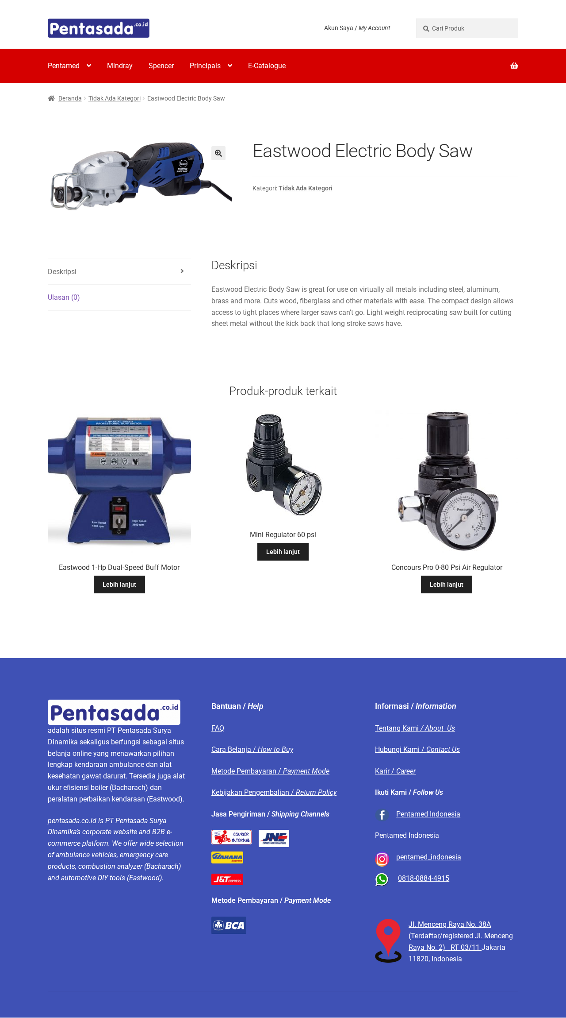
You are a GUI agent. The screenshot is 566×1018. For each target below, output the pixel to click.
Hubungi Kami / (417, 749)
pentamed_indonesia (428, 857)
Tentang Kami (415, 728)
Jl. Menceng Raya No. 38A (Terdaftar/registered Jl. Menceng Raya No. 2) (461, 936)
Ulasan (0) (64, 297)
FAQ (217, 728)
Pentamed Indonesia (428, 814)
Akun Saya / (357, 27)
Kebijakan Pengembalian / (274, 792)
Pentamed (64, 66)
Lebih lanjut (119, 584)
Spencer (161, 66)
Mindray (120, 66)
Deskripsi (62, 271)
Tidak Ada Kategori (114, 98)
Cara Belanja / (252, 749)
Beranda (70, 98)
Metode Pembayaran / (270, 771)
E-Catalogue (267, 66)
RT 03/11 (466, 947)
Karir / (395, 771)
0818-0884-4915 (423, 878)
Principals (205, 66)
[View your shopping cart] (467, 60)
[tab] (119, 272)
